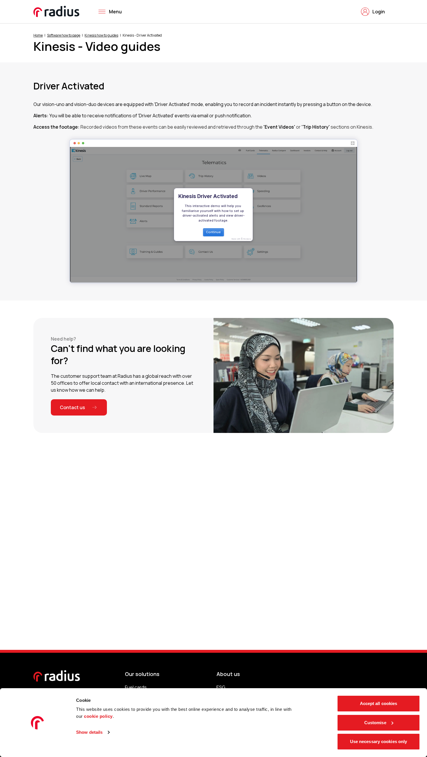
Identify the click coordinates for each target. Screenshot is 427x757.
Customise (375, 722)
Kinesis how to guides (101, 35)
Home (38, 35)
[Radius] (56, 11)
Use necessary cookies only (378, 741)
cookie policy (98, 716)
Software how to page (63, 35)
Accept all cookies (378, 703)
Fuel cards (136, 687)
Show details (89, 732)
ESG (220, 687)
